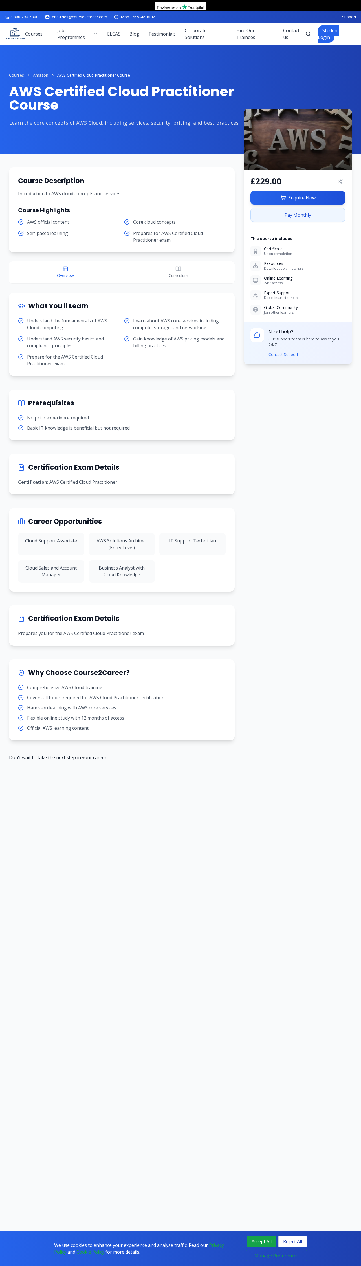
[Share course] (340, 181)
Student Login (328, 33)
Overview (65, 275)
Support (349, 16)
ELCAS (113, 34)
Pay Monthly (298, 215)
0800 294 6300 (24, 16)
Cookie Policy (90, 1252)
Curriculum (178, 275)
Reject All (292, 1241)
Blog (134, 34)
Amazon (40, 75)
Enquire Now (302, 198)
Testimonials (162, 34)
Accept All (262, 1241)
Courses (16, 75)
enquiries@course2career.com (79, 16)
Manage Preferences (276, 1255)
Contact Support (283, 354)
